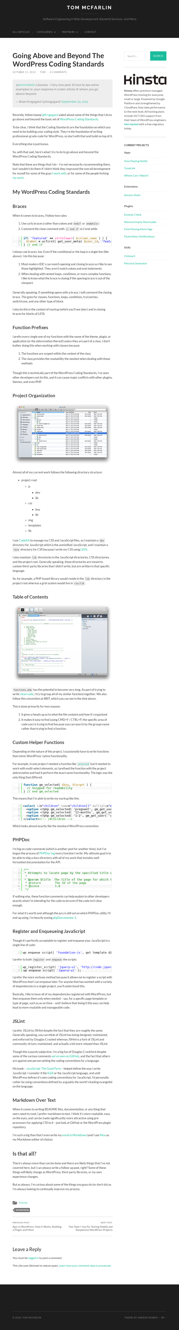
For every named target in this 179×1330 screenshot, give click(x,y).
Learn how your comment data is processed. (85, 1265)
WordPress (22, 1210)
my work (18, 177)
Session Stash (132, 195)
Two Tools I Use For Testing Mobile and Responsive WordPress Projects (91, 1226)
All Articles (21, 32)
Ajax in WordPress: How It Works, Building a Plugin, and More (37, 1226)
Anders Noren (147, 1317)
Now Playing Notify (136, 161)
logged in (33, 1257)
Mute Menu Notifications (139, 236)
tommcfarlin (26, 85)
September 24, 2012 (74, 101)
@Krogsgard (50, 115)
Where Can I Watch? (136, 175)
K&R (50, 1073)
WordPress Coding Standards (79, 119)
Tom (43, 72)
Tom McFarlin (89, 7)
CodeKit (24, 540)
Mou (103, 1135)
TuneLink (129, 168)
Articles (23, 1202)
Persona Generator (135, 263)
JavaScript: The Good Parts (43, 1068)
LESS (84, 549)
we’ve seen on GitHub (65, 1056)
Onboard (129, 256)
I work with (59, 173)
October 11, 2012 (24, 72)
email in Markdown (74, 1135)
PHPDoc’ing (47, 853)
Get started (131, 124)
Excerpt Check (132, 214)
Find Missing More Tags (138, 229)
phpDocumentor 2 (64, 917)
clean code (27, 694)
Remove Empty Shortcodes (140, 222)
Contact (90, 32)
